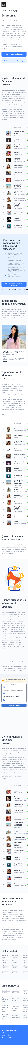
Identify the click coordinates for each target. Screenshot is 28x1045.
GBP (8, 718)
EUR (4, 718)
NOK (16, 718)
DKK (24, 718)
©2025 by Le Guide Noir (9, 1030)
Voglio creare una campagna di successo (14, 284)
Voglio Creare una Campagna (14, 61)
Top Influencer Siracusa (14, 54)
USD (12, 718)
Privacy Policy (5, 1035)
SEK (20, 718)
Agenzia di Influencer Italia (5, 1016)
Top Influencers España (5, 999)
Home (3, 1032)
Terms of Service (7, 1037)
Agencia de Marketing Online (15, 1008)
